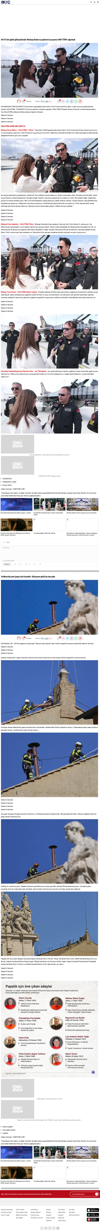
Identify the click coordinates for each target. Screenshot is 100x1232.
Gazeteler (61, 1218)
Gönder (7, 564)
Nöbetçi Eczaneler (22, 1215)
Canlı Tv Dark (20, 1209)
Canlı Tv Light (5, 1215)
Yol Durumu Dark (6, 1212)
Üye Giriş (71, 1209)
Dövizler (48, 1212)
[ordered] (26, 564)
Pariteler (49, 1220)
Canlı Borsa (34, 1209)
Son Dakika (19, 1218)
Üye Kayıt (72, 1212)
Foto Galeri (61, 1209)
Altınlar (48, 1209)
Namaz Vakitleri (36, 1212)
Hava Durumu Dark (7, 1209)
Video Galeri (62, 1212)
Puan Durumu (35, 1215)
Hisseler (48, 1215)
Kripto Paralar (50, 1218)
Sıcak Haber (62, 1220)
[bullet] (29, 564)
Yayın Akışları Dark (22, 1212)
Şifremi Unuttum (74, 1215)
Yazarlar (60, 1215)
